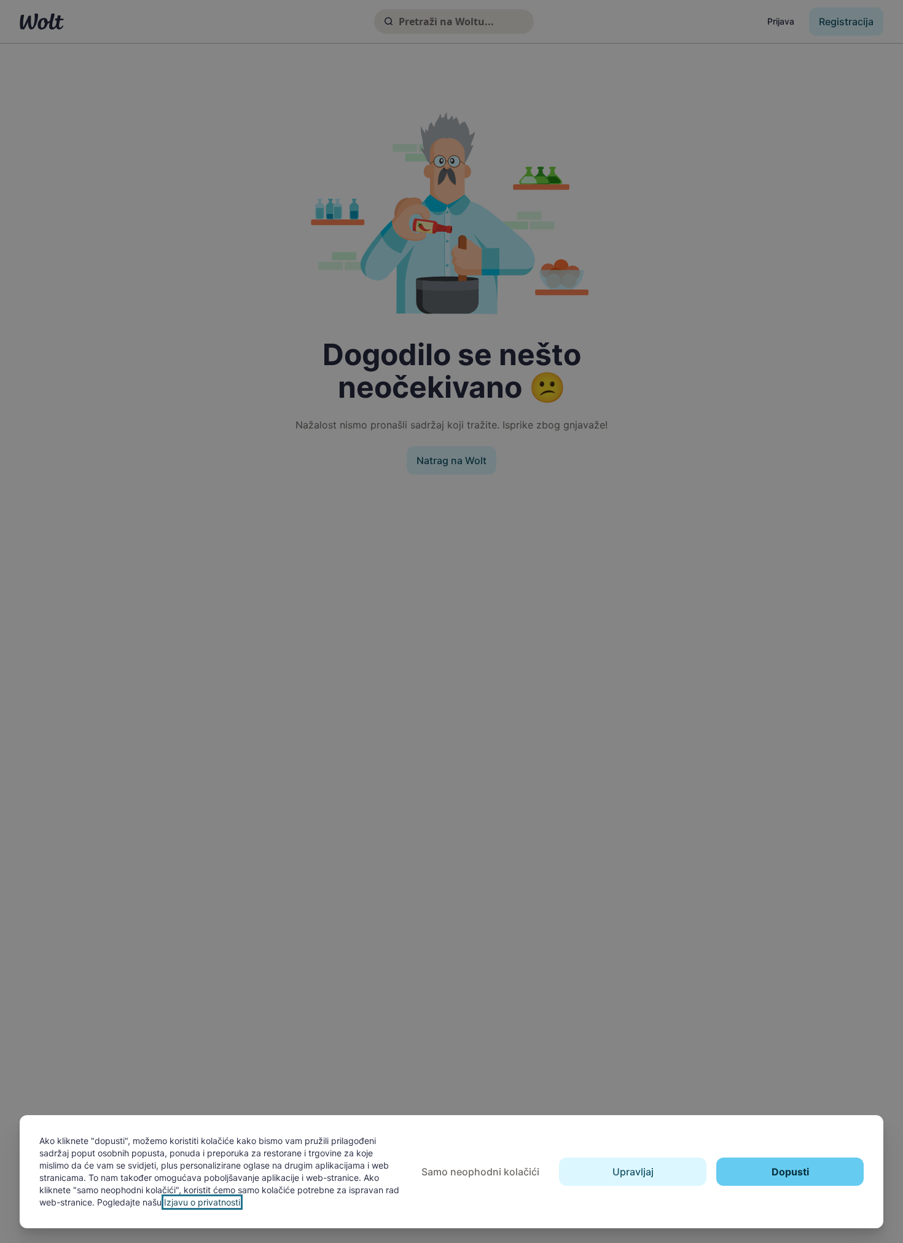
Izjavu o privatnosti (202, 1202)
